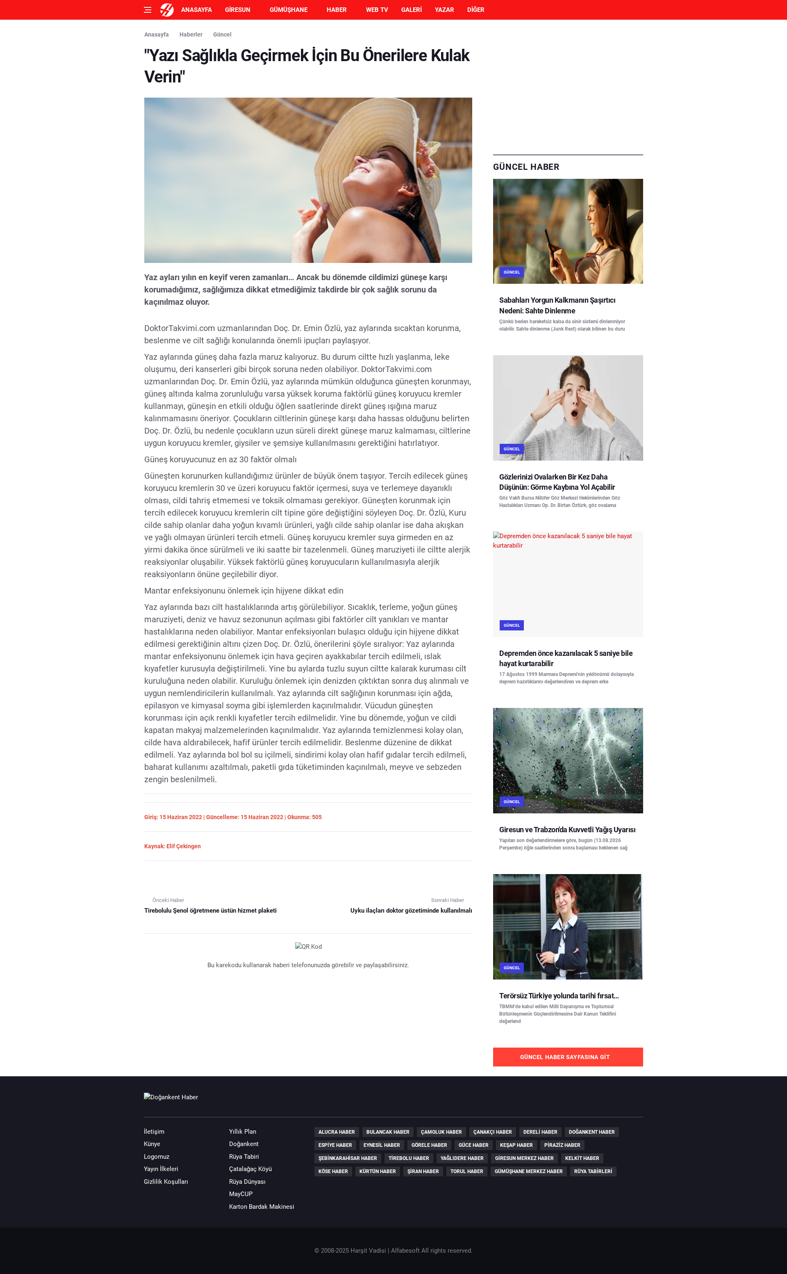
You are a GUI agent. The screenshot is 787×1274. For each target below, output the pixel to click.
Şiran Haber (423, 1171)
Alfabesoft (405, 1250)
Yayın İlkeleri (161, 1169)
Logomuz (156, 1156)
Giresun (237, 10)
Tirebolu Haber (409, 1158)
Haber (337, 10)
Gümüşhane (288, 10)
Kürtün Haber (377, 1171)
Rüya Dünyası (247, 1181)
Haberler (191, 34)
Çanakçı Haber (492, 1132)
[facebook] (587, 1101)
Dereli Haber (540, 1132)
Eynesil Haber (382, 1145)
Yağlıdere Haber (462, 1158)
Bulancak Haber (387, 1132)
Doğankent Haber (592, 1132)
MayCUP (240, 1194)
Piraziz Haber (562, 1145)
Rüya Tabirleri (593, 1171)
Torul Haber (466, 1171)
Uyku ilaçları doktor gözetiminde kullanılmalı (411, 910)
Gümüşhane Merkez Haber (529, 1171)
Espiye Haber (335, 1145)
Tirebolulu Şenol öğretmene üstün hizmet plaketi (210, 910)
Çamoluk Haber (441, 1132)
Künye (152, 1144)
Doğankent (244, 1144)
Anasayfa (196, 10)
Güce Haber (474, 1145)
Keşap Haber (516, 1145)
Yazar (444, 10)
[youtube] (611, 1101)
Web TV (377, 10)
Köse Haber (333, 1171)
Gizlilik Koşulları (166, 1181)
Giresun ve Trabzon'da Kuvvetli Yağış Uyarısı (567, 829)
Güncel (222, 34)
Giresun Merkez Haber (524, 1158)
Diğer (475, 10)
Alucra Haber (336, 1132)
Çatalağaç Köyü (250, 1169)
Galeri (411, 10)
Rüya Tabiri (244, 1156)
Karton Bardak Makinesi (261, 1206)
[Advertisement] (568, 87)
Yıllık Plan (242, 1131)
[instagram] (634, 1101)
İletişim (154, 1131)
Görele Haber (429, 1145)
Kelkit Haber (582, 1158)
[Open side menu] (147, 10)
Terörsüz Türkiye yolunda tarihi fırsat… (559, 995)
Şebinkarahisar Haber (347, 1158)
